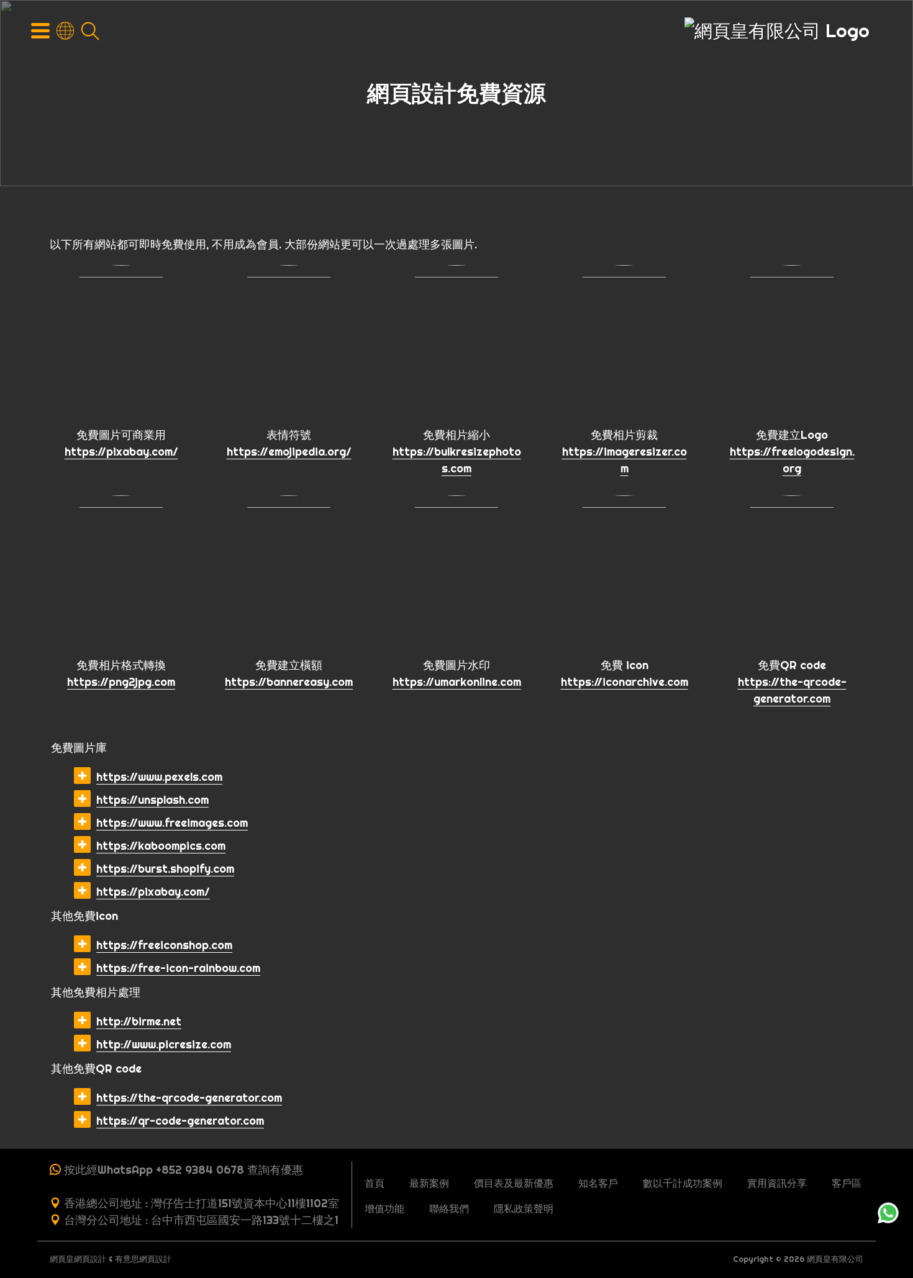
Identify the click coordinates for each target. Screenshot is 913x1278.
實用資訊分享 (777, 1183)
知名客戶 (598, 1183)
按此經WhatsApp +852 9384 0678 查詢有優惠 (183, 1170)
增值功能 (384, 1208)
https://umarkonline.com (457, 682)
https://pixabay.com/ (121, 451)
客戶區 (846, 1183)
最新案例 (429, 1183)
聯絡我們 (449, 1208)
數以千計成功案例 (682, 1183)
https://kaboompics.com (160, 846)
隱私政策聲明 (523, 1208)
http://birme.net (138, 1021)
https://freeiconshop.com (164, 945)
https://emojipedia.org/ (289, 451)
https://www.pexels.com (159, 777)
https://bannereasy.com (289, 682)
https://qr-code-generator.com (180, 1121)
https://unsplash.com (152, 800)
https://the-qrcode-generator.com (189, 1098)
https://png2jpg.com (121, 682)
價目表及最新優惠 (513, 1183)
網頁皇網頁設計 (78, 1259)
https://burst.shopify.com (165, 869)
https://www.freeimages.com (172, 823)
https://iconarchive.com (624, 682)
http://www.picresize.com (163, 1044)
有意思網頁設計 (143, 1259)
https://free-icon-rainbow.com (178, 968)
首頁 (374, 1183)
